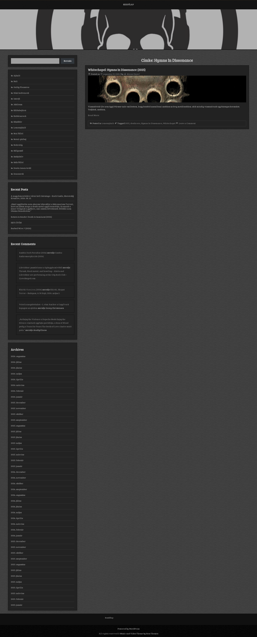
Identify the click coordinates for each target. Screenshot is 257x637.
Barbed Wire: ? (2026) (21, 228)
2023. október (17, 552)
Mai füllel (18, 133)
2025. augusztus (18, 425)
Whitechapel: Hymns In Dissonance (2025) (116, 70)
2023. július (16, 570)
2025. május (16, 443)
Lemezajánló (108, 123)
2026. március (17, 385)
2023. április (17, 587)
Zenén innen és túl (22, 168)
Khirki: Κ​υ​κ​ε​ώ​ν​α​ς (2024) (30, 289)
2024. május (16, 512)
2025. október (17, 414)
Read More (93, 115)
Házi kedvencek (21, 93)
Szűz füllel (19, 162)
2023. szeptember (19, 558)
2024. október (17, 483)
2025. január (16, 466)
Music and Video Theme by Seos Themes (139, 633)
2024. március (17, 524)
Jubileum (18, 104)
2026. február (17, 391)
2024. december (18, 472)
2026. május (16, 373)
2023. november (18, 547)
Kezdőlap (128, 4)
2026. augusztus (18, 356)
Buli (16, 81)
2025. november (18, 408)
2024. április (17, 518)
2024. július (16, 500)
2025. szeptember (19, 420)
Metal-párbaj (20, 139)
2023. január (16, 605)
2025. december (18, 402)
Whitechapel (169, 123)
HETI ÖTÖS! (16, 222)
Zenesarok (19, 173)
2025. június (16, 437)
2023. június (16, 576)
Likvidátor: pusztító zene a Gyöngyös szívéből (40, 267)
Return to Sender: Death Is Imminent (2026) (31, 216)
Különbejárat (20, 110)
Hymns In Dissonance (151, 123)
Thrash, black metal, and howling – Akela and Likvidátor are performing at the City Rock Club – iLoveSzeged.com (43, 275)
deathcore (135, 123)
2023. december (18, 541)
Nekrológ (18, 145)
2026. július (16, 362)
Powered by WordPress (128, 628)
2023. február (17, 599)
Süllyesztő (18, 150)
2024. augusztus (18, 495)
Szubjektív (18, 156)
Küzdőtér (18, 121)
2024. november (18, 477)
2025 (127, 123)
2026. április (17, 379)
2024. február (17, 529)
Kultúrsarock (20, 116)
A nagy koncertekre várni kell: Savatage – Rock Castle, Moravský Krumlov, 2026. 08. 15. (42, 197)
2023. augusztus (18, 564)
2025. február (17, 460)
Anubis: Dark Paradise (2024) (33, 252)
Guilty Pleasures (21, 87)
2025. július (16, 431)
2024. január (16, 535)
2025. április (17, 448)
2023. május (16, 581)
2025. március (17, 454)
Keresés (67, 60)
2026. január (16, 396)
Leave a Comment (187, 123)
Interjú (17, 98)
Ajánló (17, 75)
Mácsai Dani (132, 74)
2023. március (17, 593)
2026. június (16, 367)
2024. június (16, 506)
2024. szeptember (19, 489)
